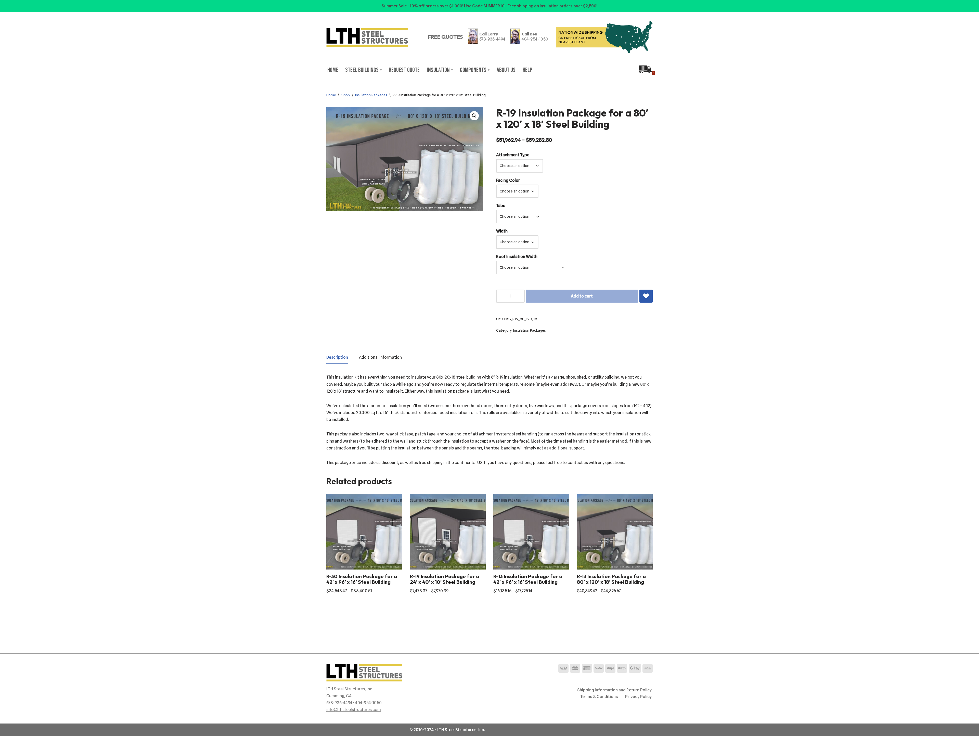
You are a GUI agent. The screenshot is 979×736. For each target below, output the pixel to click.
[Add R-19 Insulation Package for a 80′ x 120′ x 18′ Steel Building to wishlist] (646, 296)
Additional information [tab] (380, 357)
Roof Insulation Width (516, 256)
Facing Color (508, 180)
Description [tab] (337, 357)
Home (332, 70)
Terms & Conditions (599, 696)
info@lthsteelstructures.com (353, 709)
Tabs (500, 205)
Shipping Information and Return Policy (614, 690)
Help (527, 70)
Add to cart (582, 296)
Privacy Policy (638, 696)
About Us (506, 70)
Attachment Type (512, 154)
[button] (381, 70)
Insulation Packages (371, 95)
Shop (345, 95)
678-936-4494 (492, 39)
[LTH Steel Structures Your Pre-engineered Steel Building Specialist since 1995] (367, 37)
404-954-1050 (535, 39)
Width (502, 231)
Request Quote (404, 70)
